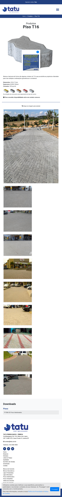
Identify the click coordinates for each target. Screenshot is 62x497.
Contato (5, 465)
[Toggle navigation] (57, 9)
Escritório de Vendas (9, 462)
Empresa (5, 454)
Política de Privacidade (35, 491)
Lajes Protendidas (8, 473)
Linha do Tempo (7, 458)
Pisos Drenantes (8, 478)
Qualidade (6, 460)
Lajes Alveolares (8, 475)
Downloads (6, 463)
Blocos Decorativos (8, 471)
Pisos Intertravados (8, 477)
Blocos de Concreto (8, 469)
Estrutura (5, 456)
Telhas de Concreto (8, 480)
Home (24, 16)
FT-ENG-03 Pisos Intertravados (13, 412)
